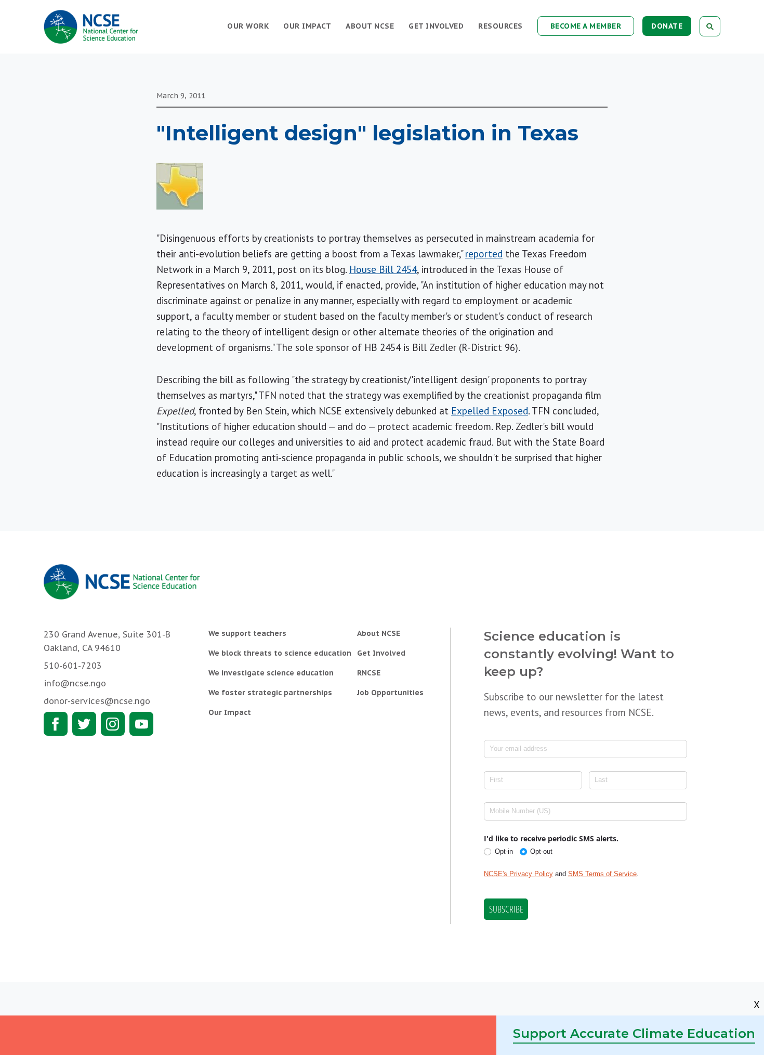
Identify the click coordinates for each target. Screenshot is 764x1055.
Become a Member (586, 26)
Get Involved (436, 26)
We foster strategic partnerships (270, 692)
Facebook (56, 724)
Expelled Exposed (489, 411)
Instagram (113, 724)
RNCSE (368, 673)
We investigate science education (271, 673)
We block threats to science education (279, 653)
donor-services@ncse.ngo (97, 701)
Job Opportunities (390, 692)
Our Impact (307, 26)
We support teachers (247, 633)
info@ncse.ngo (75, 683)
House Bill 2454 (383, 269)
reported (484, 254)
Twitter (84, 724)
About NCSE (370, 26)
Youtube (141, 724)
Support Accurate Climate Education (634, 1033)
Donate (666, 26)
